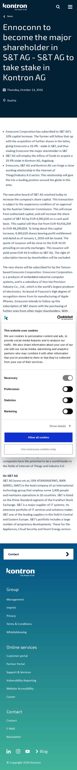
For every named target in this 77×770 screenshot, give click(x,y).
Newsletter (13, 737)
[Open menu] (70, 7)
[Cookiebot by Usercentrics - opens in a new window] (57, 318)
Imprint (11, 607)
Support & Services (18, 672)
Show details (58, 425)
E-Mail (10, 728)
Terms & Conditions (19, 624)
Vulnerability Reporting (21, 680)
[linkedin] (8, 751)
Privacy (11, 616)
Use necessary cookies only (38, 449)
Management (15, 599)
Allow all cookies (38, 437)
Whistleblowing (16, 632)
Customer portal (17, 656)
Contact (11, 720)
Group (12, 589)
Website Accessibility (19, 688)
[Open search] (58, 7)
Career (10, 697)
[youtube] (27, 751)
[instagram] (18, 751)
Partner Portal (15, 664)
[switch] (68, 389)
